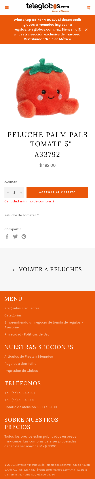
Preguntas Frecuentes (21, 308)
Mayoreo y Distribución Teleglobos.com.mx (43, 464)
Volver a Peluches (49, 269)
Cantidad (10, 182)
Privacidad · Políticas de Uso (26, 334)
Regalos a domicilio (20, 363)
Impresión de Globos (21, 370)
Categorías (13, 315)
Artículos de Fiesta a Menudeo (28, 356)
